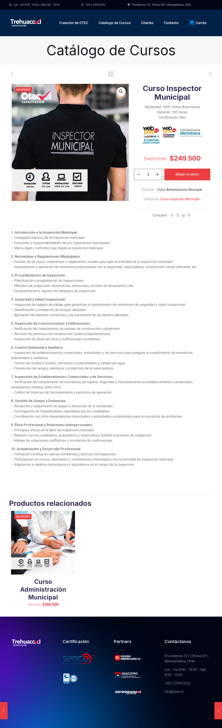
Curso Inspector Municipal (179, 199)
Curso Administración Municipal (43, 589)
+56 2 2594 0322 (178, 683)
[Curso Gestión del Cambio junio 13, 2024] (218, 710)
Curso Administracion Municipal (179, 190)
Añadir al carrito (187, 174)
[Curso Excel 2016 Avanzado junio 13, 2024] (4, 710)
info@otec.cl (174, 692)
